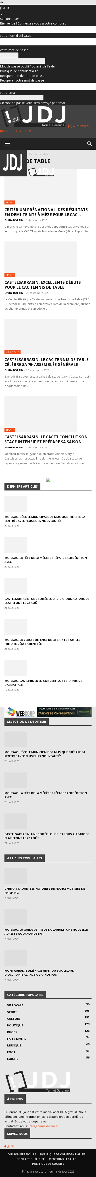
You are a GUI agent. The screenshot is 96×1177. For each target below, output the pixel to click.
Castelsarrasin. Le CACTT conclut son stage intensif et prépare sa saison (46, 439)
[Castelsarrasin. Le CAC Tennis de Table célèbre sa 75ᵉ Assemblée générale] (48, 336)
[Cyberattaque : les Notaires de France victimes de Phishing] (48, 876)
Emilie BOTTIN (13, 220)
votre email (8, 92)
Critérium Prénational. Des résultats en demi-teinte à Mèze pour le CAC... (46, 212)
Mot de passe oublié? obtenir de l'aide (27, 66)
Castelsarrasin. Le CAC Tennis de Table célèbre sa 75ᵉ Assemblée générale (46, 362)
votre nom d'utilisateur (16, 35)
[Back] (1, 14)
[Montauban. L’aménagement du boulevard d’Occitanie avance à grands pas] (48, 958)
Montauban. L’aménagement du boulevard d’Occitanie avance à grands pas (39, 973)
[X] (8, 8)
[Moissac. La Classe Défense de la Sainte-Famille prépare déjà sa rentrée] (48, 627)
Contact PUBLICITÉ (31, 1159)
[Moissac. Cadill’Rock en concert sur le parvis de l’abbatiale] (48, 668)
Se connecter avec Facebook (23, 61)
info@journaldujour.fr (43, 1126)
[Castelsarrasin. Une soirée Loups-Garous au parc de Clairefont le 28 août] (48, 586)
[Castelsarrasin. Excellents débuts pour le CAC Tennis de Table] (48, 259)
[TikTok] (4, 8)
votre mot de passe (14, 50)
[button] (7, 144)
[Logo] (14, 175)
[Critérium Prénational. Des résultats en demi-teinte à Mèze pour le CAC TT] (48, 186)
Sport (10, 202)
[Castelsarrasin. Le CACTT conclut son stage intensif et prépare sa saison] (48, 414)
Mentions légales (62, 1159)
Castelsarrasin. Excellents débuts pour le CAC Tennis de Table (42, 285)
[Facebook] (1, 8)
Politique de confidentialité (19, 71)
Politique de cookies (48, 1164)
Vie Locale (12, 352)
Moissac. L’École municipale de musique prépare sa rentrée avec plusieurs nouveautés (44, 519)
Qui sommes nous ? (22, 1154)
